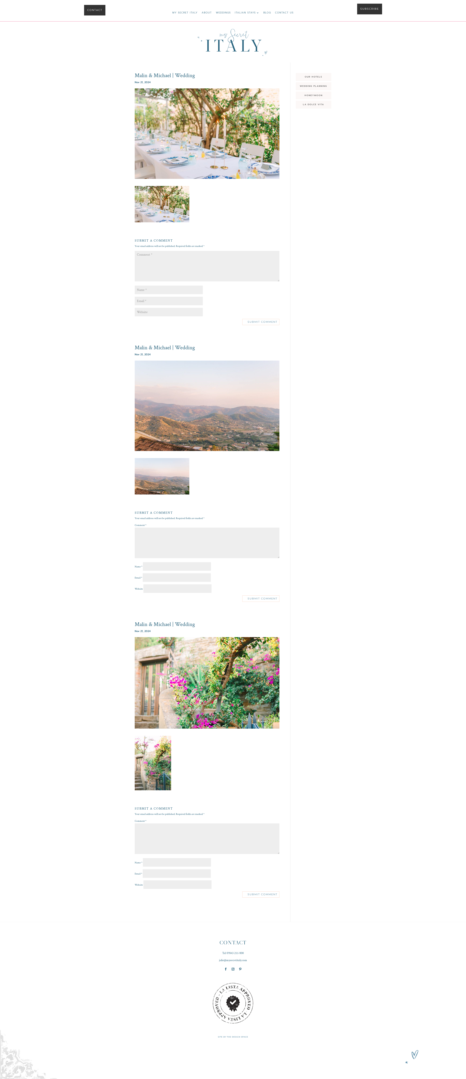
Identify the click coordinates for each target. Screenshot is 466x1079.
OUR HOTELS (313, 76)
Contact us (284, 12)
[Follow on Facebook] (226, 969)
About (207, 12)
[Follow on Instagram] (233, 969)
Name (138, 566)
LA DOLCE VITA (313, 104)
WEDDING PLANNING (313, 86)
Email (138, 577)
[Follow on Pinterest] (240, 969)
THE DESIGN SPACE (237, 1037)
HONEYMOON (314, 95)
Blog (267, 12)
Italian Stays (245, 12)
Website (139, 589)
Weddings (223, 12)
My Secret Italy (185, 12)
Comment (140, 525)
